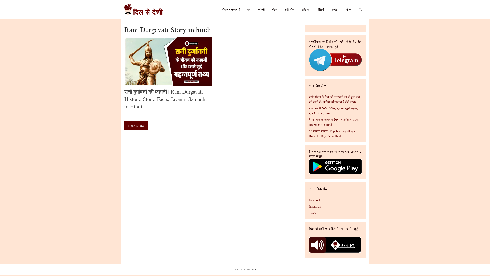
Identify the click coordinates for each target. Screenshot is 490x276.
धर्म (249, 9)
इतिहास (305, 9)
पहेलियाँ (320, 9)
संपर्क (348, 9)
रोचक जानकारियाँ (231, 9)
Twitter (313, 213)
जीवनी (261, 9)
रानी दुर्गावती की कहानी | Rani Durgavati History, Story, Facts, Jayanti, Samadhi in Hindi (165, 99)
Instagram (315, 206)
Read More (136, 125)
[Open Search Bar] (360, 9)
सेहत (274, 9)
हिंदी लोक (289, 9)
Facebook (315, 200)
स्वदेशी (335, 9)
